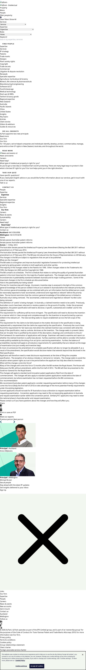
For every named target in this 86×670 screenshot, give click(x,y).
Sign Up (3, 490)
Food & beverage (7, 89)
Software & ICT (6, 86)
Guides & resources (8, 127)
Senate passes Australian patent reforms (16, 240)
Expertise (3, 27)
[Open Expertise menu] (8, 192)
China (2, 109)
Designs (3, 59)
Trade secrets (5, 66)
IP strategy (4, 51)
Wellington (4, 616)
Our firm (3, 139)
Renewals (4, 74)
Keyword (3, 37)
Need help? (4, 161)
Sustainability (5, 217)
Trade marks (5, 56)
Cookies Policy (20, 660)
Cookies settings (21, 666)
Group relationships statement (12, 645)
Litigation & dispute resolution (12, 71)
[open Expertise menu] (0, 194)
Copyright (4, 64)
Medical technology (8, 91)
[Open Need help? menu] (9, 222)
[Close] (82, 654)
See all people (5, 482)
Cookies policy (5, 642)
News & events (6, 215)
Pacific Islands (5, 106)
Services (3, 22)
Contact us (8, 187)
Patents (3, 54)
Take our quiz (9, 173)
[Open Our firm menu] (7, 207)
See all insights (10, 131)
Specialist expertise (7, 76)
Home (2, 237)
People (2, 13)
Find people (8, 44)
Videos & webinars (7, 124)
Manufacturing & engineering (12, 84)
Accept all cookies (37, 666)
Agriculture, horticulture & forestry (14, 79)
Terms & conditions (7, 640)
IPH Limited (41, 630)
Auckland (3, 614)
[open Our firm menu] (0, 209)
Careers (3, 158)
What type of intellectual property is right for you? (20, 227)
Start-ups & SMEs (7, 94)
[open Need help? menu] (0, 224)
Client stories (5, 122)
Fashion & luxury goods (9, 96)
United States (5, 111)
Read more (7, 151)
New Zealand (5, 101)
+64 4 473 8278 (15, 235)
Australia (3, 104)
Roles (2, 32)
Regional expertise (7, 99)
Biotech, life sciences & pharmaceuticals (16, 81)
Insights (3, 114)
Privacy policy (5, 637)
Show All (13, 19)
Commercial (5, 69)
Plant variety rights (7, 61)
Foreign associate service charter (13, 650)
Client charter (5, 647)
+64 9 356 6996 (14, 232)
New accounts (5, 606)
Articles (3, 119)
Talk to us (4, 183)
